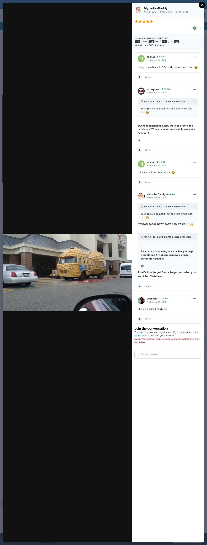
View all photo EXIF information (149, 45)
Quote (148, 77)
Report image (181, 11)
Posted (157, 60)
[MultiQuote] (140, 77)
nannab (151, 56)
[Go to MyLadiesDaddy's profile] (138, 10)
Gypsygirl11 (153, 298)
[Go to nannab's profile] (141, 58)
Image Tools (98, 536)
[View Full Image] (126, 9)
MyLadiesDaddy (156, 8)
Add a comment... (149, 354)
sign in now (140, 335)
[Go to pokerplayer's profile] (141, 91)
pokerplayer (153, 89)
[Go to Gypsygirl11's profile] (141, 300)
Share (121, 536)
